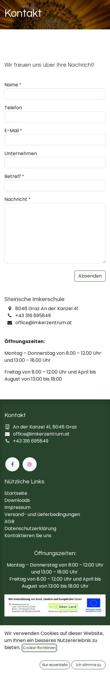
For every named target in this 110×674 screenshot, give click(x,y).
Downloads (17, 500)
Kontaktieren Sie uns (27, 535)
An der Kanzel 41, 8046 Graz (45, 426)
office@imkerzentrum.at (41, 434)
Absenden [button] (90, 276)
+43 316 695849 (30, 441)
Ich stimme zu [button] (88, 664)
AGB (9, 521)
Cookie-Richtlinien (39, 647)
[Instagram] (30, 464)
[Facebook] (12, 464)
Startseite (15, 493)
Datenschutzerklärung (30, 528)
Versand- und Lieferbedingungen (42, 514)
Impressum (17, 507)
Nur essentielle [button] (54, 664)
